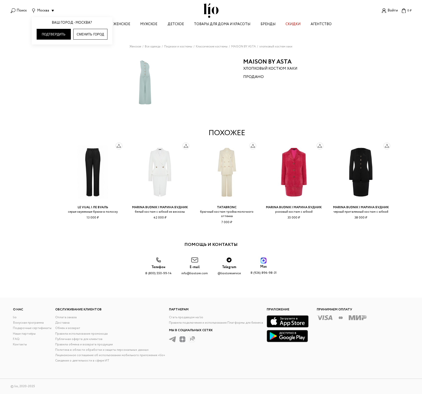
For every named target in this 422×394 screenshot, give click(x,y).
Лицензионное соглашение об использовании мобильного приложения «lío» (110, 355)
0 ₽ (409, 11)
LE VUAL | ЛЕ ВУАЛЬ (93, 207)
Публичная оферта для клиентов (79, 339)
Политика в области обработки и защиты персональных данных (102, 350)
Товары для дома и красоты (222, 24)
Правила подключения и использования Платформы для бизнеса (216, 322)
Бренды (268, 24)
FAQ (16, 339)
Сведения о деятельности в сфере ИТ (82, 360)
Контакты (20, 344)
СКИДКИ (292, 24)
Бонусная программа (28, 322)
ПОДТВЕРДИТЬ (53, 34)
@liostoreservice (229, 270)
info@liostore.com (194, 270)
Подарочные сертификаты (32, 328)
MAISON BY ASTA (267, 62)
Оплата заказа (66, 317)
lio (15, 317)
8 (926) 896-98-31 (264, 269)
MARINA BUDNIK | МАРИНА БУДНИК (160, 207)
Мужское (148, 24)
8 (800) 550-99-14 (158, 270)
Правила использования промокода (81, 333)
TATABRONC (227, 207)
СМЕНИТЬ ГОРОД (90, 34)
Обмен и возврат (67, 328)
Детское (176, 24)
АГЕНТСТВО (321, 24)
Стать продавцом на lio (186, 317)
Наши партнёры (24, 333)
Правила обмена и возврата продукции (84, 344)
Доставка (62, 322)
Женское (121, 24)
